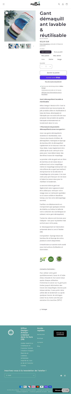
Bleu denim (57, 56)
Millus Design (15, 390)
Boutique (40, 338)
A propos (40, 342)
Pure (44, 59)
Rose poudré (58, 52)
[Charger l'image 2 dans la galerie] (16, 46)
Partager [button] (44, 309)
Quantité (42, 63)
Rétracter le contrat (61, 390)
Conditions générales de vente (38, 391)
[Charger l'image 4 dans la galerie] (28, 46)
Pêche (51, 59)
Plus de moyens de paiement (53, 81)
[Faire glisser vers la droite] (34, 46)
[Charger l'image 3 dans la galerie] (22, 46)
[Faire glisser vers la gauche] (6, 46)
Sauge (59, 59)
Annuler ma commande (60, 333)
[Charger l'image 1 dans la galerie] (11, 46)
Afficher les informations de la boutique (51, 93)
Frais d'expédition (45, 44)
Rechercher (41, 334)
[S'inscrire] (33, 375)
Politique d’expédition (22, 391)
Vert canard (46, 52)
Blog (38, 346)
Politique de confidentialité (44, 390)
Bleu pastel (45, 56)
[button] (4, 4)
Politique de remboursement (28, 390)
